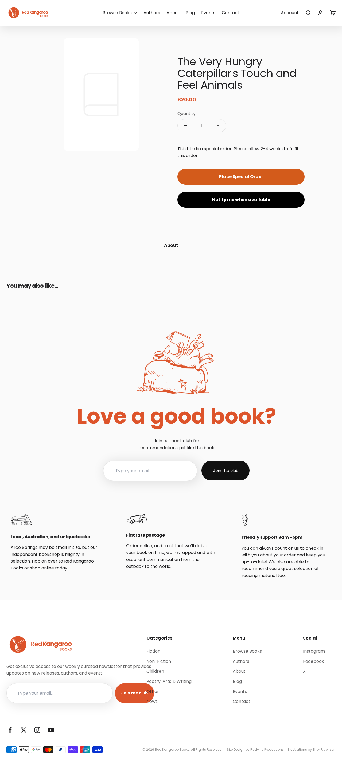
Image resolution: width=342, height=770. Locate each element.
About (172, 13)
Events (208, 13)
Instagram (314, 651)
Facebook (313, 661)
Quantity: (186, 113)
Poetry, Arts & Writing (169, 681)
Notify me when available (241, 200)
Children (155, 671)
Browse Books (117, 13)
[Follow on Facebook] (10, 730)
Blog (190, 13)
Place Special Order (241, 177)
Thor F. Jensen (324, 749)
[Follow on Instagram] (37, 730)
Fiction (153, 651)
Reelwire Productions (267, 749)
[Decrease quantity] (185, 125)
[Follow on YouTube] (51, 730)
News (152, 701)
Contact (230, 13)
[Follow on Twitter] (23, 730)
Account (290, 13)
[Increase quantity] (218, 125)
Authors (151, 13)
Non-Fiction (158, 661)
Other (152, 691)
